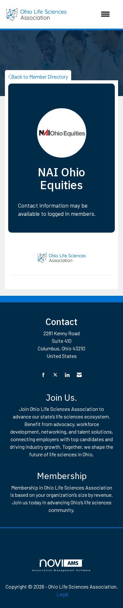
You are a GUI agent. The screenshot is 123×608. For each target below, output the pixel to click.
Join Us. (61, 397)
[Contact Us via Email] (79, 375)
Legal (62, 594)
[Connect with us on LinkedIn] (67, 375)
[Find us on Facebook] (43, 375)
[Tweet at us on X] (55, 375)
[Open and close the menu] (92, 14)
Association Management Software (61, 570)
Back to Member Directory (39, 76)
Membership (62, 475)
